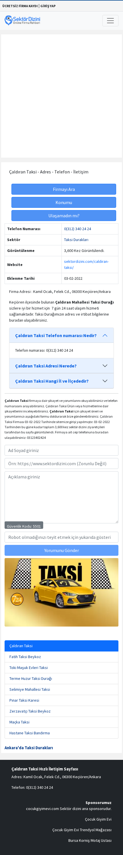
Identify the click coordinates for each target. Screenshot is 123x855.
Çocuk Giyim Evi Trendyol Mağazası (82, 829)
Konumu (63, 202)
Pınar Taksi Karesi (24, 700)
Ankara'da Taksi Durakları (29, 747)
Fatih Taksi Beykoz (25, 656)
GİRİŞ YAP (47, 6)
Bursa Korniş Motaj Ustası (90, 840)
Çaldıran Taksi (21, 645)
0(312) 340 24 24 (77, 228)
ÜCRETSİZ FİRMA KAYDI (20, 6)
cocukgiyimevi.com (42, 808)
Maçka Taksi (19, 722)
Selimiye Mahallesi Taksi (29, 689)
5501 (37, 526)
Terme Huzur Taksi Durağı (30, 678)
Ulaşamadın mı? (64, 215)
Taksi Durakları (76, 239)
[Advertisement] (61, 96)
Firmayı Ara (64, 189)
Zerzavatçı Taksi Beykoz (30, 711)
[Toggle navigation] (110, 20)
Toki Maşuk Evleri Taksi (28, 667)
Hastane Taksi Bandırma (29, 732)
